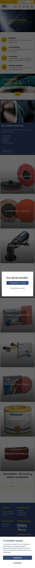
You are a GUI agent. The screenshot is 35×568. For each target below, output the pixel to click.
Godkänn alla (17, 557)
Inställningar (17, 563)
